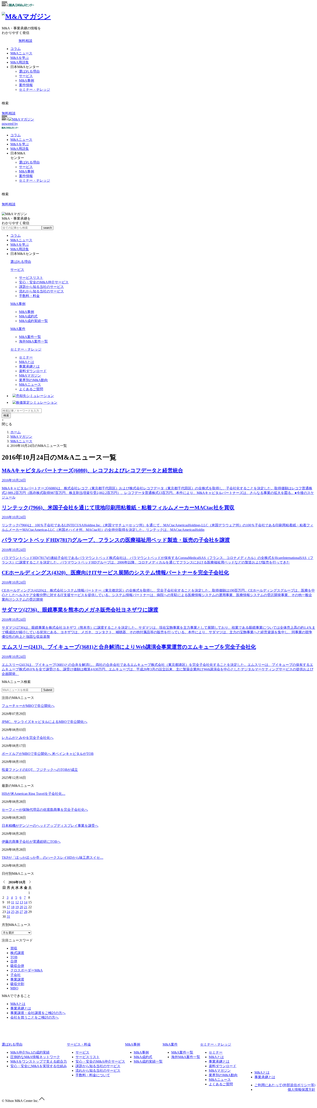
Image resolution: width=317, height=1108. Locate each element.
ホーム (15, 432)
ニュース (21, 139)
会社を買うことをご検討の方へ (34, 1017)
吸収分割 (17, 984)
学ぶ (19, 144)
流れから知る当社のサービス (41, 291)
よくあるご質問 (31, 389)
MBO (14, 988)
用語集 (19, 149)
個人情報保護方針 (301, 1089)
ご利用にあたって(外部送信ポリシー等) (284, 1085)
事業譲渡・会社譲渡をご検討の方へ (38, 1013)
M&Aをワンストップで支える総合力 (38, 1061)
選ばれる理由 (29, 71)
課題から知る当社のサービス (41, 287)
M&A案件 (17, 329)
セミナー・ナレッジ (34, 89)
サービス (26, 76)
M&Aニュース (21, 53)
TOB (13, 957)
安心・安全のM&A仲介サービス (44, 282)
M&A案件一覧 (30, 337)
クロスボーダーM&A (26, 970)
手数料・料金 (29, 296)
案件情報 (26, 85)
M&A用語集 (19, 62)
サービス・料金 (79, 1044)
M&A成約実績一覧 (33, 321)
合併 (13, 961)
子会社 (15, 975)
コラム (15, 49)
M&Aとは (26, 362)
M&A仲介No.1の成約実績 (30, 1052)
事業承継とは (29, 366)
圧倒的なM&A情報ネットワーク (35, 1057)
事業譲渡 (17, 979)
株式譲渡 (17, 953)
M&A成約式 (28, 316)
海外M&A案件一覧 (33, 341)
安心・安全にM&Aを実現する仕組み (38, 1066)
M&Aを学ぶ (19, 58)
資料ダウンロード (33, 371)
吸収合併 (17, 966)
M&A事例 (26, 80)
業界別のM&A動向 (33, 380)
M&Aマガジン (30, 375)
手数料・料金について (92, 1075)
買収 (13, 948)
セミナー (26, 357)
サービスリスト (31, 277)
